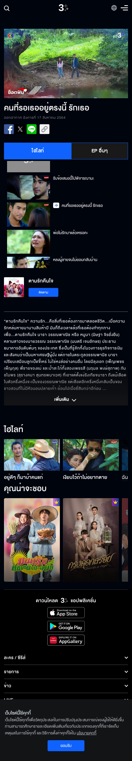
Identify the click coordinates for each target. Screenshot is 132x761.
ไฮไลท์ (38, 151)
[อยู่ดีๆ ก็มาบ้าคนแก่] (32, 454)
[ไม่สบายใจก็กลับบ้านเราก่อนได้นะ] (32, 540)
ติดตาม (43, 292)
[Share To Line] (32, 129)
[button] (35, 63)
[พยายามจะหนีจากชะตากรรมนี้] (91, 540)
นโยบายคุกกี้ (86, 733)
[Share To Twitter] (20, 129)
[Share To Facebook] (9, 129)
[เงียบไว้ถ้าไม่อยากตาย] (91, 454)
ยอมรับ (66, 746)
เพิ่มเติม (62, 400)
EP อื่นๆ (99, 151)
